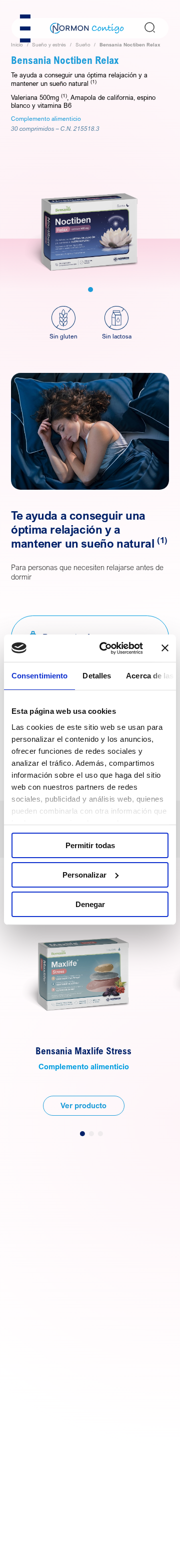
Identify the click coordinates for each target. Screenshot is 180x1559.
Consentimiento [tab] (40, 675)
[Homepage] (87, 27)
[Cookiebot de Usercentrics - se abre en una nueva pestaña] (105, 647)
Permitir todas (90, 845)
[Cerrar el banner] (165, 647)
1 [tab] (90, 289)
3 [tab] (100, 1133)
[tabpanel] (90, 212)
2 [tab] (91, 1133)
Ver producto (83, 1105)
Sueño (83, 44)
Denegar (90, 904)
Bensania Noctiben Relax (130, 44)
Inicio (17, 44)
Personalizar (84, 875)
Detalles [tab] (96, 675)
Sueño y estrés (49, 44)
